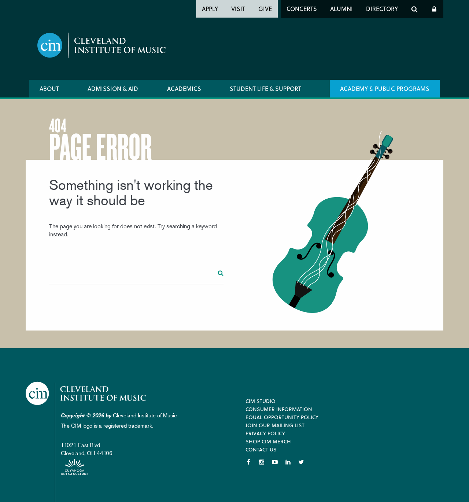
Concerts (302, 8)
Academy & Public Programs (384, 88)
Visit (238, 8)
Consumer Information (278, 409)
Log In (434, 9)
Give (265, 8)
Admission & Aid (113, 88)
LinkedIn (288, 462)
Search (414, 9)
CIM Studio (260, 401)
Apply (210, 8)
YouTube (275, 462)
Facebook (248, 462)
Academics (184, 88)
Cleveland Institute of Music (86, 393)
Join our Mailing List (274, 425)
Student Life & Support (265, 88)
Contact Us (261, 449)
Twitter (301, 462)
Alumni (341, 8)
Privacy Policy (265, 433)
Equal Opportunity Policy (281, 417)
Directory (382, 8)
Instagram (262, 462)
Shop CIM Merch (268, 441)
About (49, 88)
